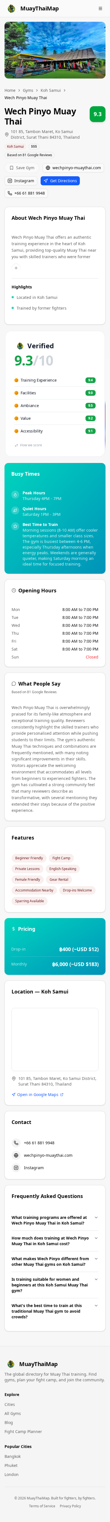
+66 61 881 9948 (29, 193)
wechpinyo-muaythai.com (76, 167)
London (12, 1474)
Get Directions (63, 180)
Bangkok (13, 1456)
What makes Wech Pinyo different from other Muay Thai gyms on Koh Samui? (50, 1261)
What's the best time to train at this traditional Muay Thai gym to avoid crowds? (47, 1311)
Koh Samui (51, 90)
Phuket (11, 1465)
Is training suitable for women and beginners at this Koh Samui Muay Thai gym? (50, 1285)
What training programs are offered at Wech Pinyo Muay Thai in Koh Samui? (49, 1220)
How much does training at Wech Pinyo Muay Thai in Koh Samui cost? (50, 1240)
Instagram (24, 180)
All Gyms (13, 1413)
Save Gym (25, 167)
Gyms (28, 90)
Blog (9, 1422)
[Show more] (16, 268)
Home (10, 90)
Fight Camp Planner (23, 1431)
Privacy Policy (70, 1506)
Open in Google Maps (37, 1094)
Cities (10, 1404)
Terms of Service (42, 1506)
